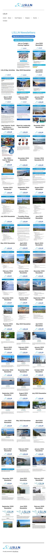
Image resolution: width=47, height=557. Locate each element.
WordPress (15, 551)
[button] (23, 36)
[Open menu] (12, 18)
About (9, 18)
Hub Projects (18, 18)
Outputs (27, 18)
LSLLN (5, 13)
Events (35, 18)
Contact (5, 20)
